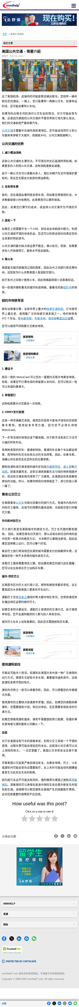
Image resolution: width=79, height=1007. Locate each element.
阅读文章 (30, 357)
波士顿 (67, 466)
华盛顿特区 (53, 466)
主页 (5, 34)
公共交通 (7, 130)
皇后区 (63, 318)
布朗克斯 (26, 318)
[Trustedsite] (12, 953)
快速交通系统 (54, 309)
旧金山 (23, 597)
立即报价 (30, 340)
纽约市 (67, 287)
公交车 (20, 502)
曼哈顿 (52, 318)
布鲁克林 (40, 318)
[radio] (24, 819)
